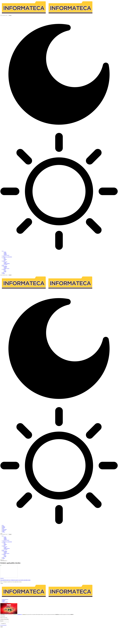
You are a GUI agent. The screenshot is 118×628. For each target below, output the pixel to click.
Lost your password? (3, 625)
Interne (1, 578)
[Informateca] (46, 289)
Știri (3, 578)
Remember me (3, 623)
